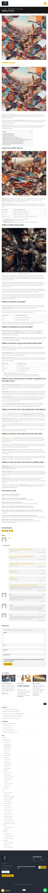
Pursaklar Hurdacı (6, 725)
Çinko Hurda (6, 781)
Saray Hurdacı (13, 570)
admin (9, 538)
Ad (4, 645)
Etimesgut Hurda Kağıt (8, 838)
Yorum (5, 632)
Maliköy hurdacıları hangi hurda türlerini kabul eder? (13, 138)
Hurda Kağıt (5, 831)
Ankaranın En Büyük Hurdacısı (9, 823)
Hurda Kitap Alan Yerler (8, 783)
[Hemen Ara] (2, 890)
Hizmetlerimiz (5, 770)
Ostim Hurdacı (6, 757)
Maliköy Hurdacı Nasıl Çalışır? (8, 134)
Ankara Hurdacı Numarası (9, 809)
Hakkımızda (6, 829)
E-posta (12, 531)
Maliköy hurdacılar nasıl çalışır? (9, 136)
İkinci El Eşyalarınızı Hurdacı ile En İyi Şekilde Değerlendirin (13, 713)
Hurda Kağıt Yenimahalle (8, 836)
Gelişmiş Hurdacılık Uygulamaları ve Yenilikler (11, 711)
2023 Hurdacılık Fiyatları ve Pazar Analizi (10, 709)
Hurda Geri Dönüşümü (8, 814)
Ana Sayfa (4, 737)
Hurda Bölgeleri (6, 840)
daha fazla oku (5, 696)
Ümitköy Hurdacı (13, 577)
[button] (22, 699)
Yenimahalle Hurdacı (8, 755)
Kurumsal (4, 825)
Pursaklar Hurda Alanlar (7, 723)
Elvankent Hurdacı (7, 766)
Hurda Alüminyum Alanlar (9, 777)
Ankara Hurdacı (5, 413)
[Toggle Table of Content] (30, 132)
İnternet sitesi (7, 654)
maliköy (17, 64)
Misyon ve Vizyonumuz (7, 875)
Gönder (43, 867)
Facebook (2, 531)
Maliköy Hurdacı (7, 746)
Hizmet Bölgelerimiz (6, 64)
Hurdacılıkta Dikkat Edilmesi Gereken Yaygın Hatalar (12, 715)
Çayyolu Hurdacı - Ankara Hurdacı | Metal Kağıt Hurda (22, 556)
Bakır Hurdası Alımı (7, 775)
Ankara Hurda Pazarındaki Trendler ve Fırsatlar (11, 718)
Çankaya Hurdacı (7, 748)
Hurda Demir (6, 844)
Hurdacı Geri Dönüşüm (8, 799)
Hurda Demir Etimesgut (8, 847)
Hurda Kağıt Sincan (7, 834)
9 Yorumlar (22, 64)
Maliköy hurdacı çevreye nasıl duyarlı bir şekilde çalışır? (13, 143)
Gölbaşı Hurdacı (36, 683)
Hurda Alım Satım (7, 805)
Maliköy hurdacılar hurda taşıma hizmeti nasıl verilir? (13, 142)
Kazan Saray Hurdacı (8, 764)
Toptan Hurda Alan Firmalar (9, 796)
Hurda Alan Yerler (7, 801)
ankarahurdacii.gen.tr (7, 866)
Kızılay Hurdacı (7, 761)
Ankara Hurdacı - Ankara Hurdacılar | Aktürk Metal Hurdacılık (23, 585)
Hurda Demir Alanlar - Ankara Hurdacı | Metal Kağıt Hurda (22, 563)
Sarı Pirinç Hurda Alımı (8, 779)
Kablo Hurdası (6, 785)
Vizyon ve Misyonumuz (8, 827)
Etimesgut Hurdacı (10, 437)
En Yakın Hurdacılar (7, 812)
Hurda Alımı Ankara (7, 818)
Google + (10, 531)
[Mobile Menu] (45, 3)
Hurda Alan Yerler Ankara (9, 820)
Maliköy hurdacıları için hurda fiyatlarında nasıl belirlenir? (14, 140)
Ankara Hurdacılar (7, 807)
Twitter (5, 531)
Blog (3, 790)
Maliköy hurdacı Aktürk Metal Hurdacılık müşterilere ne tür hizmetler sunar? (17, 139)
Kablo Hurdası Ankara (8, 803)
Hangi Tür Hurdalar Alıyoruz (8, 133)
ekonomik (4, 399)
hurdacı (13, 64)
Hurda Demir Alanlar (8, 772)
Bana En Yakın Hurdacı (8, 792)
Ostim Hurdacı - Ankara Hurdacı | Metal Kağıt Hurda (21, 549)
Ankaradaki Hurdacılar (7, 732)
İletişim (34, 858)
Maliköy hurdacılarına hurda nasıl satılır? (10, 137)
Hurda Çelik (6, 788)
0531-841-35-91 (6, 868)
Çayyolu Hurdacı (20, 683)
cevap (43, 549)
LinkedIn (7, 531)
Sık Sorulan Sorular (7, 144)
